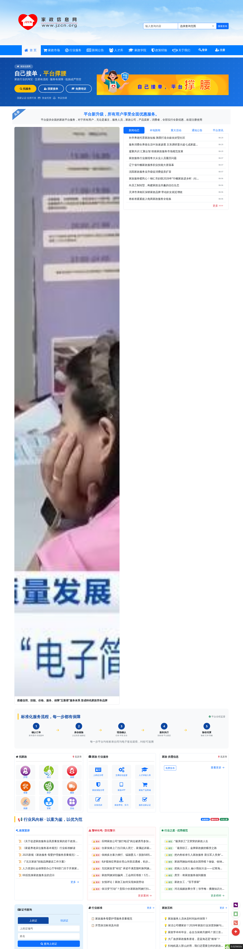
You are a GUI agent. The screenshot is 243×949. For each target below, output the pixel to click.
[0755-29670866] (236, 923)
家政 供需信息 (170, 756)
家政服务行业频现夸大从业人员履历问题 (153, 158)
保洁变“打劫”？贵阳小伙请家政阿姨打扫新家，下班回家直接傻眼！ (141, 889)
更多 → (75, 882)
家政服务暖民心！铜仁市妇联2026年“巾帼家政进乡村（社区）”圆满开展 (164, 178)
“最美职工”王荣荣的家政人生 (191, 841)
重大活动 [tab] (176, 130)
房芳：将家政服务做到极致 (190, 875)
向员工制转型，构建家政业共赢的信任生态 (154, 185)
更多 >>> (218, 205)
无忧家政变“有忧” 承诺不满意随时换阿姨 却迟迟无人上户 (135, 868)
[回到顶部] (236, 932)
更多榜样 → (217, 895)
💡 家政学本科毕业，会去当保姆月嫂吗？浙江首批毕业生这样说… (203, 932)
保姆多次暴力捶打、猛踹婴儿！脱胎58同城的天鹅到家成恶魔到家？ (141, 855)
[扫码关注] (236, 905)
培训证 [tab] (64, 920)
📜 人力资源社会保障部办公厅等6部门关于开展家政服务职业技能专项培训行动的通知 (69, 868)
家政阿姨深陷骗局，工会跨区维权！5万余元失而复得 (133, 875)
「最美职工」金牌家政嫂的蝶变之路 (195, 848)
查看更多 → (217, 767)
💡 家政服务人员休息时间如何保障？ (186, 918)
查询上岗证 (50, 944)
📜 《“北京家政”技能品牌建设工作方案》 (43, 861)
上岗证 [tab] (33, 920)
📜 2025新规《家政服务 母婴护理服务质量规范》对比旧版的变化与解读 (61, 855)
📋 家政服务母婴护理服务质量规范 (111, 918)
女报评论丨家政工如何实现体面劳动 (123, 882)
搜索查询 (222, 26)
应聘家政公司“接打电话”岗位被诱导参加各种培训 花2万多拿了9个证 (141, 841)
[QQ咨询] (236, 914)
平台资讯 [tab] (218, 130)
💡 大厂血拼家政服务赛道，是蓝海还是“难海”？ (192, 939)
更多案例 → (145, 895)
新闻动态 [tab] (134, 130)
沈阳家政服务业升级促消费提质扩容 (150, 171)
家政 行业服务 (99, 756)
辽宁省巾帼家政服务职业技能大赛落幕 (151, 165)
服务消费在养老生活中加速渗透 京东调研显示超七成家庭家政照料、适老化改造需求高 (164, 144)
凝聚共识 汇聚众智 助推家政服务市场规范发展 (156, 151)
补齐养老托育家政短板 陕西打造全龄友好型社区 (157, 138)
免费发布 (170, 768)
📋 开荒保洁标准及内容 (105, 925)
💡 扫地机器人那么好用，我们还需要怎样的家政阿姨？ (196, 946)
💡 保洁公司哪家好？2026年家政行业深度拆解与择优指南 (198, 925)
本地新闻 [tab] (155, 130)
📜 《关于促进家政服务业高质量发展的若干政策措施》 (51, 841)
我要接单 (52, 88)
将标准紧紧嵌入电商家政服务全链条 (150, 199)
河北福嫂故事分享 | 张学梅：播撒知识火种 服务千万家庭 (207, 889)
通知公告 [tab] (197, 130)
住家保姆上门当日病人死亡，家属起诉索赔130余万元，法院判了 (140, 848)
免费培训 (80, 88)
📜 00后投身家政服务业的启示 (37, 875)
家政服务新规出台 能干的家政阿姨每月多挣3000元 (47, 700)
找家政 (22, 756)
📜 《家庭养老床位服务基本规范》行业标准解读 (47, 848)
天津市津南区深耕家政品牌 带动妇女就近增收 (155, 192)
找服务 (26, 88)
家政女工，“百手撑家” (187, 882)
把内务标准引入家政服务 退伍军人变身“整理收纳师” (204, 855)
